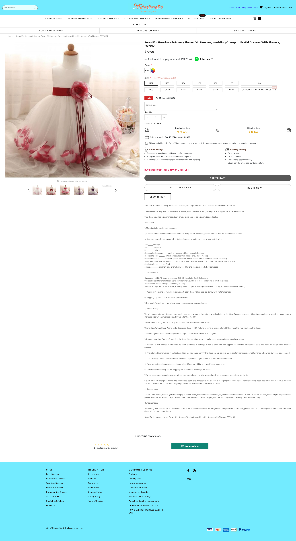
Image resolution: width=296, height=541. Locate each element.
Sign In (267, 7)
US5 (199, 83)
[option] (50, 30)
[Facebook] (188, 470)
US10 (167, 90)
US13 (215, 90)
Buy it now (254, 188)
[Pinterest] (194, 470)
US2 (151, 83)
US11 (183, 90)
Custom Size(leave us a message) (259, 90)
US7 (231, 83)
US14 (231, 90)
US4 (183, 83)
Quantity (148, 112)
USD (189, 478)
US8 (259, 83)
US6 (215, 83)
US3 (167, 83)
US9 (151, 90)
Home (10, 36)
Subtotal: (148, 123)
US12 (199, 90)
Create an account (283, 7)
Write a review (190, 446)
